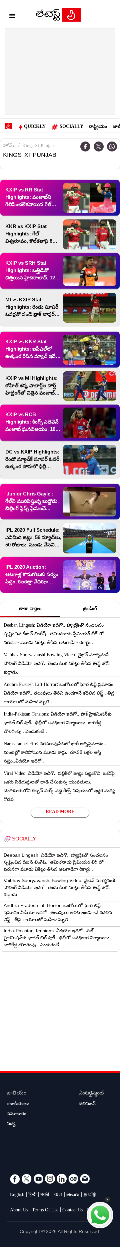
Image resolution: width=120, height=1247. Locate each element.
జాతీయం (16, 1094)
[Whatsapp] (112, 147)
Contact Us (72, 1210)
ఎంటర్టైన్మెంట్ (91, 1094)
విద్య (11, 1124)
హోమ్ (8, 146)
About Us (19, 1210)
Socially (71, 127)
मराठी (44, 1195)
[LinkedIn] (62, 1179)
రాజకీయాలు (18, 1104)
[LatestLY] (58, 16)
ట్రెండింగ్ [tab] (90, 609)
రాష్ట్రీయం (98, 127)
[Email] (85, 1179)
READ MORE (60, 812)
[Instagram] (50, 1179)
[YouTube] (38, 1179)
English (17, 1195)
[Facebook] (15, 1179)
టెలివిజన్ (87, 1104)
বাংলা (57, 1195)
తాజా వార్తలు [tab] (30, 609)
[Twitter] (99, 147)
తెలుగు (72, 1195)
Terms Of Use (45, 1210)
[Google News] (73, 1179)
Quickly (35, 127)
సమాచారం (16, 1114)
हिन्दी (32, 1195)
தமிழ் (90, 1195)
